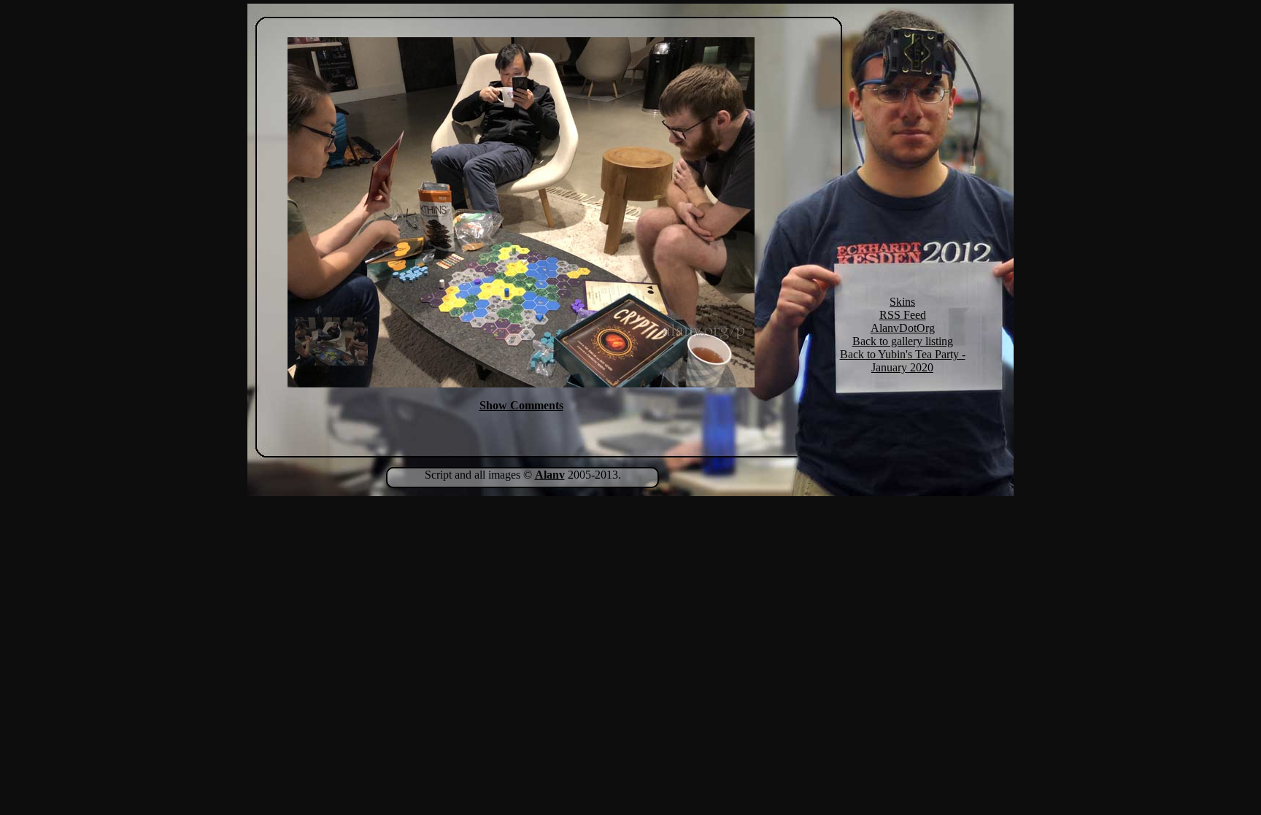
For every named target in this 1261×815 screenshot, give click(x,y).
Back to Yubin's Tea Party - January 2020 (902, 361)
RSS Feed (902, 315)
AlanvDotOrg (903, 328)
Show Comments (521, 405)
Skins (902, 302)
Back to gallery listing (902, 341)
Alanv (550, 474)
